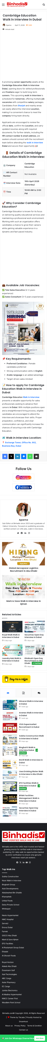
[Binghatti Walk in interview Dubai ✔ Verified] (10, 751)
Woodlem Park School (11, 1002)
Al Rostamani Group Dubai (13, 948)
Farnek (5, 931)
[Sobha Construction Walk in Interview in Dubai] (10, 739)
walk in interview (35, 142)
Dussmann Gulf (8, 970)
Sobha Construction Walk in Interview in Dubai (31, 737)
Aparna (8, 25)
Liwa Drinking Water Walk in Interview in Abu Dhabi (31, 772)
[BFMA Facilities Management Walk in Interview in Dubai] (10, 799)
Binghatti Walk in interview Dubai (28, 750)
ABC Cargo (6, 978)
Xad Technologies (9, 974)
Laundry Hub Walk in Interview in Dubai (11, 659)
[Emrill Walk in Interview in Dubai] (10, 763)
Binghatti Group (8, 885)
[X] (20, 862)
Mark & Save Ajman (10, 939)
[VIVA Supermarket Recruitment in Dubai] (10, 728)
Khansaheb (6, 897)
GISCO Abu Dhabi (9, 935)
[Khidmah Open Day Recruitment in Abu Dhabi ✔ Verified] (35, 650)
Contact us (23, 1030)
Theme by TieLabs (17, 1017)
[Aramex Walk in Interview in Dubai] (10, 716)
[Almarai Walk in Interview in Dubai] (10, 705)
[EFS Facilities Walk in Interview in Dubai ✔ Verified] (10, 786)
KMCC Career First (10, 998)
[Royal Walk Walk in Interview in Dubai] (12, 626)
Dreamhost (23, 1021)
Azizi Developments (10, 889)
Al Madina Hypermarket (12, 994)
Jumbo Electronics (9, 990)
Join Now (39, 1038)
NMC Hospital (7, 919)
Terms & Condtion (34, 1026)
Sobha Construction (10, 876)
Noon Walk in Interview (11, 881)
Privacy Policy (19, 1026)
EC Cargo (6, 986)
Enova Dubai (7, 927)
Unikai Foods (7, 901)
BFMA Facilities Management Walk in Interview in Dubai (29, 798)
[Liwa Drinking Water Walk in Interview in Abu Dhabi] (10, 775)
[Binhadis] (17, 4)
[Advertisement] (23, 57)
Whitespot (6, 909)
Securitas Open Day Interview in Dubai (34, 636)
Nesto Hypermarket (10, 915)
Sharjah (21, 105)
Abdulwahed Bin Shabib (12, 893)
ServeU (5, 923)
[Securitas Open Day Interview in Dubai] (35, 626)
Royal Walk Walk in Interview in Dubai (11, 636)
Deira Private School (10, 905)
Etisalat (5, 952)
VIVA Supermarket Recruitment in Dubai (29, 725)
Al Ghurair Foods (9, 956)
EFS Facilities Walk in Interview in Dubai (29, 786)
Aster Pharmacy (9, 982)
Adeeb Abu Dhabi (9, 966)
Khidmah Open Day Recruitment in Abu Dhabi (34, 661)
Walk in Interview (31, 397)
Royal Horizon (8, 962)
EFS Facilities (7, 944)
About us (9, 1026)
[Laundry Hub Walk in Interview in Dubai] (12, 650)
